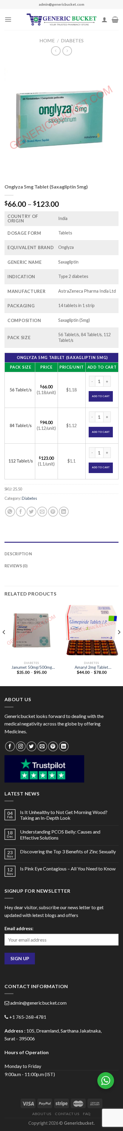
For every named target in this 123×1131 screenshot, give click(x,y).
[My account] (104, 19)
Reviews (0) (15, 565)
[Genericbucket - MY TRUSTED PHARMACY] (62, 20)
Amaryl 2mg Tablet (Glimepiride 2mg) (91, 667)
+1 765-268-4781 (27, 1017)
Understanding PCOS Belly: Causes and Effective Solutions (60, 834)
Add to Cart (101, 396)
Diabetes (72, 40)
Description (18, 553)
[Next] (119, 644)
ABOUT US (41, 1113)
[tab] (61, 545)
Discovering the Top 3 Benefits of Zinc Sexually (68, 851)
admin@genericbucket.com (38, 1003)
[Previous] (4, 644)
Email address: (18, 928)
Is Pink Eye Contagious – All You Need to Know (68, 868)
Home (47, 40)
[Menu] (8, 19)
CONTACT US (67, 1113)
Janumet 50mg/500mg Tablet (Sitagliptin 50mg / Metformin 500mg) (31, 667)
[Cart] (115, 19)
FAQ (87, 1113)
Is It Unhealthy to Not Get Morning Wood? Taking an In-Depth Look (63, 815)
